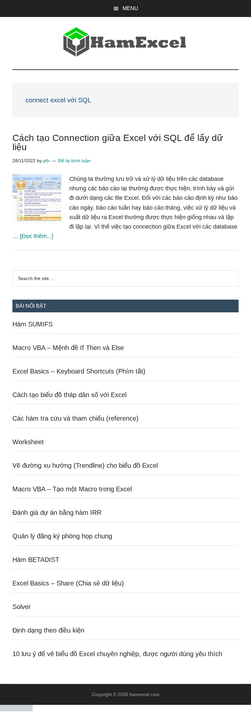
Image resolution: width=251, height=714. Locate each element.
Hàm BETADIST (35, 559)
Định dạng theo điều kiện (48, 630)
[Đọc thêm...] (36, 236)
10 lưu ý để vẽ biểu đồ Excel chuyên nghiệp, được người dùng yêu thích (117, 653)
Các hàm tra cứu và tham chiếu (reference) (75, 418)
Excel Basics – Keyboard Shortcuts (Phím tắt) (78, 371)
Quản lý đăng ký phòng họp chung (62, 536)
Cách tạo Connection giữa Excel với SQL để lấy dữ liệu (117, 142)
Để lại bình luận (74, 160)
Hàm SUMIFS (32, 324)
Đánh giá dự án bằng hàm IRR (56, 512)
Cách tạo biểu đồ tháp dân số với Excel (69, 394)
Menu (130, 8)
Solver (21, 606)
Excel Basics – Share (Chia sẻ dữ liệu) (68, 583)
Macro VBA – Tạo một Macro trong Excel (72, 489)
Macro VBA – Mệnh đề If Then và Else (68, 347)
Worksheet (28, 441)
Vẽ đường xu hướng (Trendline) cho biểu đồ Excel (85, 465)
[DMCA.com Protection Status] (16, 709)
